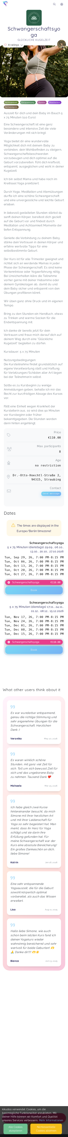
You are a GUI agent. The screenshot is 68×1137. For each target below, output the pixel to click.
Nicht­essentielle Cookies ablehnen (46, 1129)
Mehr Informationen (51, 1120)
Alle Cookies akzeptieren (15, 1129)
